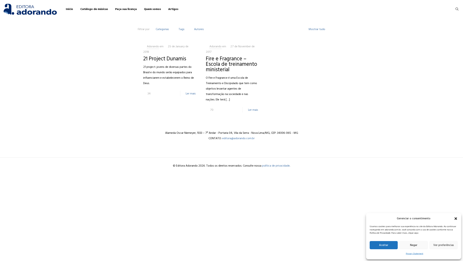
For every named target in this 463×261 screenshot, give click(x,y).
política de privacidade (276, 165)
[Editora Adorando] (30, 9)
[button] (456, 218)
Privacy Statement (414, 253)
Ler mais (191, 93)
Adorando (153, 46)
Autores (199, 29)
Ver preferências (443, 245)
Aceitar (383, 245)
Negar (413, 245)
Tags (181, 29)
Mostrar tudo (317, 29)
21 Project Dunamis (164, 58)
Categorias (162, 29)
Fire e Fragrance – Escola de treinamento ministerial (231, 64)
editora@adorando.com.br (238, 138)
